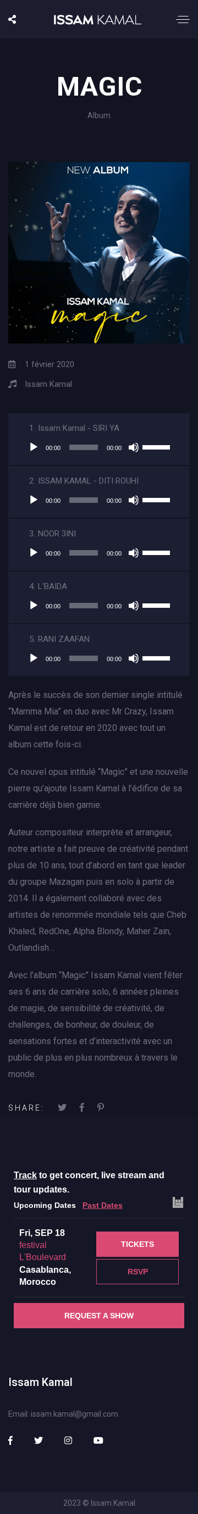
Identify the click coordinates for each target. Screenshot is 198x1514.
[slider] (157, 446)
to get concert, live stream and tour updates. (89, 1182)
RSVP (138, 1271)
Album (99, 115)
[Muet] (133, 447)
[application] (99, 447)
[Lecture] (33, 447)
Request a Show (99, 1315)
